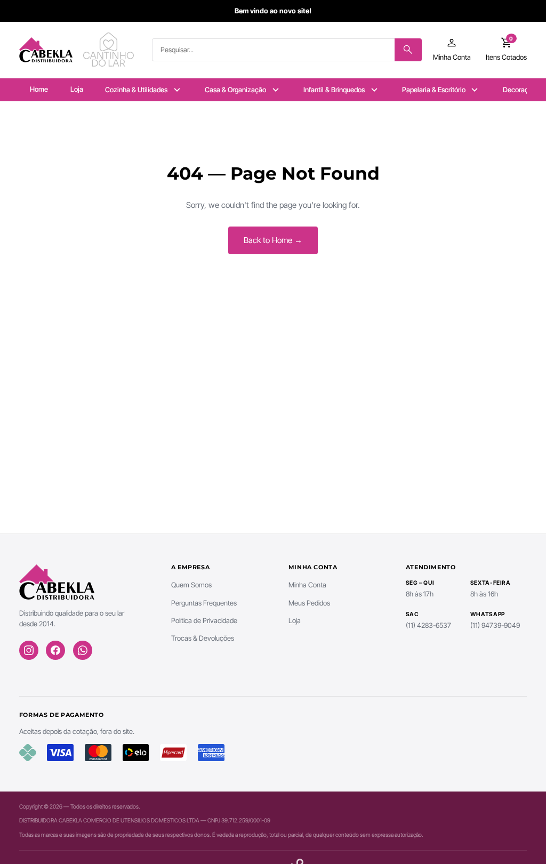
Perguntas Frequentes (204, 603)
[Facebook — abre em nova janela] (55, 650)
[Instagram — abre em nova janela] (28, 650)
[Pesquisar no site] (408, 49)
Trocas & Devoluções (202, 638)
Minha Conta (307, 584)
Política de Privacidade (204, 620)
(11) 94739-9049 (495, 625)
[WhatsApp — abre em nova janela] (82, 650)
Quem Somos (191, 584)
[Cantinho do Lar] (109, 50)
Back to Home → (273, 240)
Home (39, 89)
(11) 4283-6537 (428, 625)
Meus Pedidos (309, 603)
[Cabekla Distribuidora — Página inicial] (46, 50)
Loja (76, 89)
